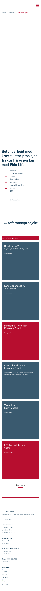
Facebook (8, 520)
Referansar (12, 12)
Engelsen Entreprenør (10, 5)
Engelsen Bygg (7, 530)
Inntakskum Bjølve (23, 12)
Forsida (4, 12)
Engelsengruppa (7, 527)
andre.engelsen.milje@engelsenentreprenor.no (18, 514)
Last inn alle (20, 485)
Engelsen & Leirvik (8, 533)
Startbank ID (6, 562)
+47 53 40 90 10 (8, 512)
